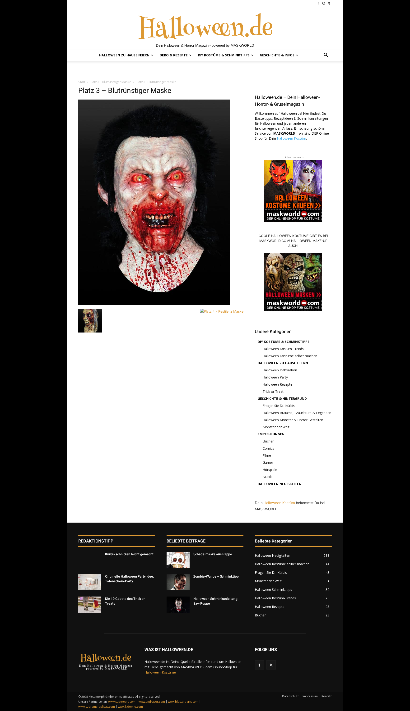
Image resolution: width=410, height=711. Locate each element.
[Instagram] (323, 3)
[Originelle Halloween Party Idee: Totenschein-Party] (89, 582)
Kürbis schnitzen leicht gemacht (129, 554)
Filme (267, 455)
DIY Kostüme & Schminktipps (283, 341)
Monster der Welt (276, 427)
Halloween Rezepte (277, 384)
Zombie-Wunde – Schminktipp (216, 576)
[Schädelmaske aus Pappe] (178, 560)
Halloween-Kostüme (160, 672)
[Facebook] (318, 3)
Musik (267, 476)
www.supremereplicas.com (96, 707)
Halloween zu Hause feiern (283, 363)
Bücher (268, 441)
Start (81, 82)
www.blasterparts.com (183, 702)
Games (268, 462)
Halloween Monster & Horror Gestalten (293, 420)
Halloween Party (275, 377)
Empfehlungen (271, 434)
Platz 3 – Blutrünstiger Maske (110, 82)
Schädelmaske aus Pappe (212, 554)
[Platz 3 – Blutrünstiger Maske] (154, 304)
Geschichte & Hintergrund (282, 398)
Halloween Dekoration (280, 370)
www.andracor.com (152, 702)
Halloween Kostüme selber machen (290, 356)
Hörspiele (270, 469)
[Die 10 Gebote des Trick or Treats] (89, 605)
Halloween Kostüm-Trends (283, 348)
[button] (326, 55)
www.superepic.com (121, 702)
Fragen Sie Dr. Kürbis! (279, 405)
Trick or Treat (273, 391)
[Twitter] (329, 3)
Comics (268, 448)
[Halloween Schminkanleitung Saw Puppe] (178, 605)
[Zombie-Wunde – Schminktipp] (178, 582)
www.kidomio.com (130, 707)
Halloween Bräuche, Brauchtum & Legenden (297, 412)
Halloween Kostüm (291, 138)
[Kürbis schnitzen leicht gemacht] (89, 560)
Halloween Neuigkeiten (280, 484)
